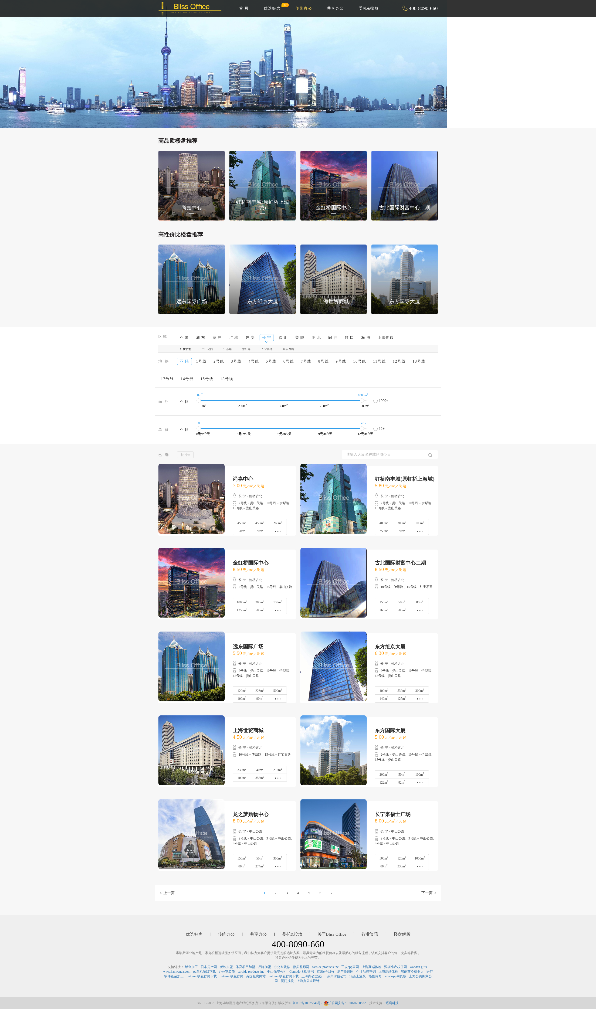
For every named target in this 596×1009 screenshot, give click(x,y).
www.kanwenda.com (176, 971)
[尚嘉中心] (191, 185)
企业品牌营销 (366, 971)
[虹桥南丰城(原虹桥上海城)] (262, 185)
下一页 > (429, 893)
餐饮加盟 (226, 967)
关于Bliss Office (332, 934)
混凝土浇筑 (357, 976)
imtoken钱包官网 (231, 976)
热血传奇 (375, 976)
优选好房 (272, 8)
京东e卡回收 (325, 971)
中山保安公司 (277, 971)
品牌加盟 (264, 967)
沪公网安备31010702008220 (347, 1003)
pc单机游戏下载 (204, 971)
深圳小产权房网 (395, 967)
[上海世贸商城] (333, 279)
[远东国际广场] (191, 279)
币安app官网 (350, 967)
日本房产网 (209, 967)
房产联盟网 (345, 971)
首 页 (244, 8)
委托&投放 (369, 8)
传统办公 (303, 8)
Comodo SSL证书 (301, 971)
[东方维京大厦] (262, 279)
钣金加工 (191, 967)
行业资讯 (370, 934)
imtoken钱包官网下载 (201, 976)
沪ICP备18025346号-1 (308, 1003)
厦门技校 (287, 981)
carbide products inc (325, 967)
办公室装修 (282, 967)
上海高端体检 (371, 967)
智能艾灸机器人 (412, 971)
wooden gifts (418, 967)
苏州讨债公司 (337, 976)
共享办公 (335, 8)
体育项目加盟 (245, 967)
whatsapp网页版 (395, 976)
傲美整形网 (301, 967)
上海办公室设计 (312, 976)
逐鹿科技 (392, 1003)
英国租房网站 (256, 976)
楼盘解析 (402, 934)
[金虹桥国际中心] (333, 185)
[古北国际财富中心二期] (404, 185)
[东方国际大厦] (404, 279)
